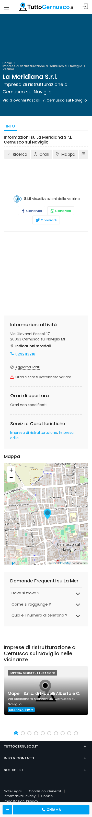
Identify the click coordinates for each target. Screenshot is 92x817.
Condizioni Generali (45, 791)
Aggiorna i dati (27, 367)
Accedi (85, 6)
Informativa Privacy (20, 796)
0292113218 (25, 354)
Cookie (47, 796)
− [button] (11, 478)
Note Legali (13, 791)
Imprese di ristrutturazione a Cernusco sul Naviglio (42, 66)
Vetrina (8, 69)
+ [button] (11, 470)
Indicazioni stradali (33, 346)
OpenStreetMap (61, 563)
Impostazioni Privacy (21, 801)
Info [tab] (10, 126)
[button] (16, 733)
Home (7, 63)
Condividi (33, 210)
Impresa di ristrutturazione (33, 432)
